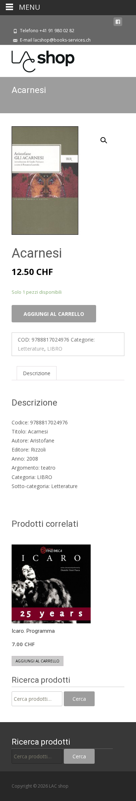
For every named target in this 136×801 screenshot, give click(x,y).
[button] (108, 137)
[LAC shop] (37, 59)
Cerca (79, 698)
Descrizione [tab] (36, 373)
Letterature (31, 348)
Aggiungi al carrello (54, 313)
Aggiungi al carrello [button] (37, 661)
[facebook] (118, 21)
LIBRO (54, 348)
